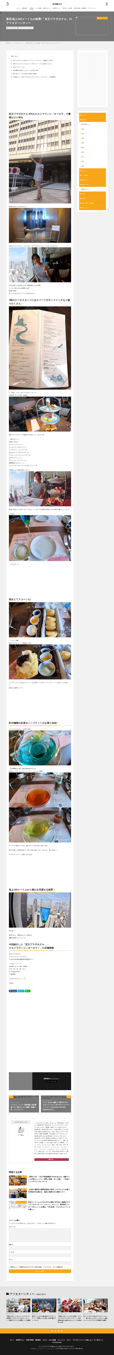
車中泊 (65, 8)
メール (11, 1252)
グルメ (69, 1340)
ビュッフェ (61, 1340)
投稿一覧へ (51, 1159)
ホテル (32, 8)
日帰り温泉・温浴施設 (80, 8)
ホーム (18, 8)
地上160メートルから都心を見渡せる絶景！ (24, 73)
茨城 (82, 152)
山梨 (82, 166)
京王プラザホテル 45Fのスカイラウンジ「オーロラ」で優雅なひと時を (32, 60)
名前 (11, 1244)
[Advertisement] (40, 94)
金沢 (82, 161)
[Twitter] (20, 991)
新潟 (82, 143)
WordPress (79, 1348)
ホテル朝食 (38, 8)
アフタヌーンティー (23, 28)
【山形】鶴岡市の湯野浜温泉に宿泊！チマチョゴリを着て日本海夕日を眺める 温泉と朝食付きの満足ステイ (49, 1190)
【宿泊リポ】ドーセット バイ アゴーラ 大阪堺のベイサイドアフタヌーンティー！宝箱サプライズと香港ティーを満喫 (18, 1318)
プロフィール (92, 8)
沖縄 (82, 138)
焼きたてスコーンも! (18, 67)
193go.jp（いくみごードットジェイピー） (62, 1346)
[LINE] (27, 991)
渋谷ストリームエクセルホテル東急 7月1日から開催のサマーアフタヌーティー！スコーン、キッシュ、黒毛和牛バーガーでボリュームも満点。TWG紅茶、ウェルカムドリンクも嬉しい (49, 1205)
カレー (12, 1340)
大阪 (82, 129)
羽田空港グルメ (85, 124)
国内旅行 (24, 8)
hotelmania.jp (57, 1342)
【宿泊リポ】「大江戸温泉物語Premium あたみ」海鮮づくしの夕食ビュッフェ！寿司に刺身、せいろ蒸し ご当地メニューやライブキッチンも (49, 1179)
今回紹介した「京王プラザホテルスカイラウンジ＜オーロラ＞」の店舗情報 (33, 77)
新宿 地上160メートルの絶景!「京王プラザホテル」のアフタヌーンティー (44, 43)
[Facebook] (13, 991)
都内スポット (47, 8)
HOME (9, 43)
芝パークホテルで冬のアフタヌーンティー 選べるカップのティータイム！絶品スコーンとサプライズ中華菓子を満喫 (95, 1318)
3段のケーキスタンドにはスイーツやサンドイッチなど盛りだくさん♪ (31, 63)
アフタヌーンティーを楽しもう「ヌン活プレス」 (88, 1340)
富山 (82, 157)
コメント (12, 1226)
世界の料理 (29, 1340)
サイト (11, 1259)
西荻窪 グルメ (85, 189)
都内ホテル (21, 978)
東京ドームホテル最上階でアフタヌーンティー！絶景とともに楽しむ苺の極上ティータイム (44, 1318)
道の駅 (70, 8)
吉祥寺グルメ (56, 8)
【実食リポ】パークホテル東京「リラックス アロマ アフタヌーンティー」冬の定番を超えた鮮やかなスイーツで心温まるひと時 (70, 1319)
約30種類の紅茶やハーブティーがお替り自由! (25, 70)
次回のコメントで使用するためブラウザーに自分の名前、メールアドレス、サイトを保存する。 (37, 1267)
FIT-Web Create (62, 1348)
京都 (82, 133)
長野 (82, 147)
